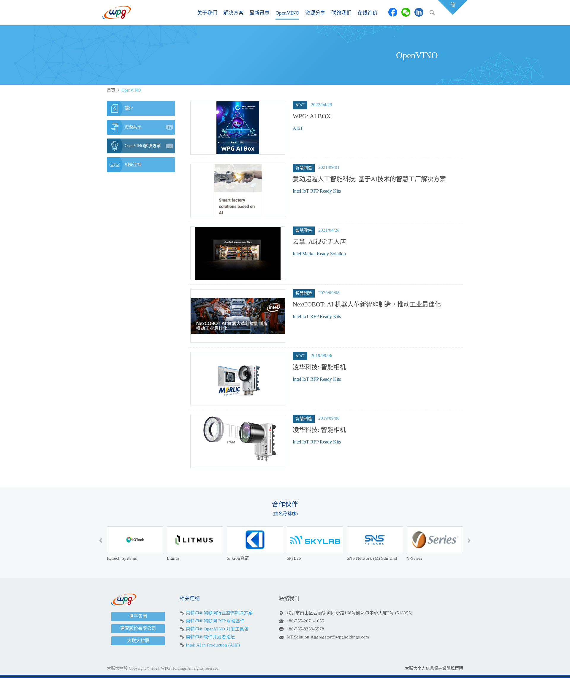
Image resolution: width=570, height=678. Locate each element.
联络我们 (341, 13)
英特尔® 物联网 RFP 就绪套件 (215, 621)
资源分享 (315, 13)
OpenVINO (287, 13)
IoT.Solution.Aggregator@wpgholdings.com (327, 637)
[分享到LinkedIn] (419, 12)
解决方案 (233, 13)
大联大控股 (138, 640)
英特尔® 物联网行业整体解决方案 (219, 613)
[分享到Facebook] (393, 12)
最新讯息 (259, 13)
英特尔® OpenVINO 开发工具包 (217, 629)
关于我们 (207, 13)
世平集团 (138, 616)
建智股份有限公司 (138, 628)
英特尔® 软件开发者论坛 (210, 637)
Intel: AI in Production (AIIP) (213, 645)
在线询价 (367, 13)
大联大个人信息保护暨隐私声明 (434, 668)
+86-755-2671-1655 (305, 621)
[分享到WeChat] (406, 12)
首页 (111, 90)
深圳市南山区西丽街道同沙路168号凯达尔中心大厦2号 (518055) (349, 613)
